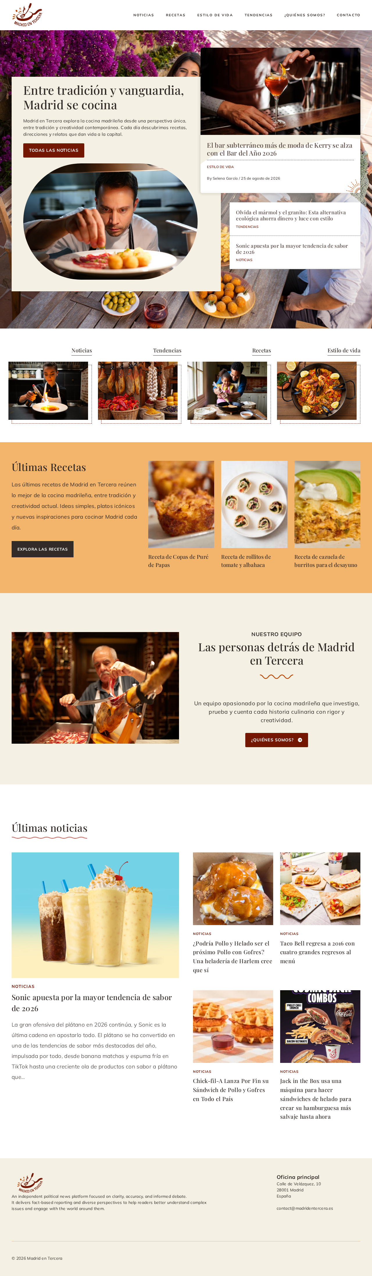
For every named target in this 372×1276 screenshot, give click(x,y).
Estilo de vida (215, 15)
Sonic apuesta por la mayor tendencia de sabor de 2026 (292, 248)
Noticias (143, 15)
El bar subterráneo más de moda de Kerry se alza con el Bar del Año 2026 (279, 149)
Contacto (348, 15)
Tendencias (259, 15)
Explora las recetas (42, 549)
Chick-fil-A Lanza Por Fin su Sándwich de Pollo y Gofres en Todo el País (231, 1089)
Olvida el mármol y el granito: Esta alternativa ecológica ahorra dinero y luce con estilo (291, 215)
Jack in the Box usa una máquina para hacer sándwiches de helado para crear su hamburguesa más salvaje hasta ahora (315, 1098)
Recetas (176, 15)
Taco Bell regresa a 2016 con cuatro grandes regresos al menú (317, 952)
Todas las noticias (53, 150)
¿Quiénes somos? (305, 15)
